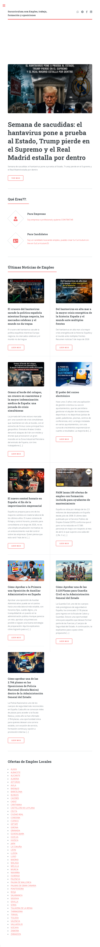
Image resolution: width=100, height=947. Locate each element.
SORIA (13, 905)
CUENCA (15, 821)
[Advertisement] (50, 38)
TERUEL (14, 914)
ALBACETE (15, 772)
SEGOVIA (15, 898)
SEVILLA (14, 901)
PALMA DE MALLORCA (21, 882)
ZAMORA (15, 930)
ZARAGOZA (16, 934)
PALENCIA (15, 879)
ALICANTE (15, 775)
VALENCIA (15, 921)
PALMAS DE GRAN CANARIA (23, 885)
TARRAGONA (17, 911)
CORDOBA (15, 817)
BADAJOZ (15, 788)
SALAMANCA (16, 895)
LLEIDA (14, 853)
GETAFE (14, 824)
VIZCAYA (15, 927)
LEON (13, 850)
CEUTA (14, 811)
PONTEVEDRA (17, 888)
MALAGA (15, 863)
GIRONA (14, 827)
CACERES (15, 798)
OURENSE (15, 876)
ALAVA (14, 769)
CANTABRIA (16, 804)
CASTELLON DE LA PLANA (23, 808)
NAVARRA (15, 872)
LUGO (13, 856)
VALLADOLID (17, 924)
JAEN (13, 843)
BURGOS (15, 795)
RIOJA (13, 892)
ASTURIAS (15, 782)
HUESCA (14, 840)
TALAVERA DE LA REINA (21, 908)
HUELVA (14, 837)
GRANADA (15, 830)
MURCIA (14, 869)
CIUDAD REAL (17, 814)
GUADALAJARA (17, 833)
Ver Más (15, 178)
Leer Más (16, 347)
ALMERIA (15, 779)
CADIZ (13, 801)
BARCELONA (16, 791)
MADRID (15, 859)
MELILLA (15, 866)
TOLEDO (15, 918)
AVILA (13, 785)
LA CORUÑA (16, 846)
